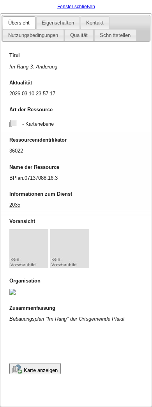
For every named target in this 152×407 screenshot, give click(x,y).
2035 (14, 205)
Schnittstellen (115, 35)
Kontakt (95, 23)
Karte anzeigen (41, 370)
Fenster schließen (76, 6)
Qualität (79, 35)
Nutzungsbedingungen (33, 35)
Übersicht (19, 23)
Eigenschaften (58, 23)
